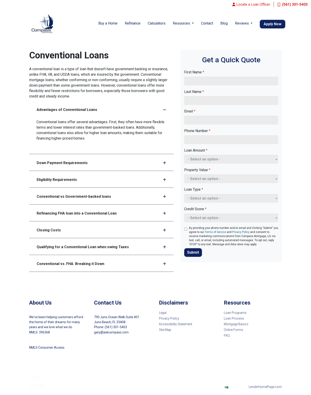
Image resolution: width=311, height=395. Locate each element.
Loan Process (234, 318)
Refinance (132, 23)
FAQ (227, 335)
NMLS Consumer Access (46, 347)
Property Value (197, 170)
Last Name (194, 92)
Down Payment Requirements (62, 163)
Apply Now (272, 24)
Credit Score (195, 209)
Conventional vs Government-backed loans (74, 196)
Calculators (157, 23)
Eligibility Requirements (57, 180)
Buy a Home (107, 23)
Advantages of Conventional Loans (67, 110)
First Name (194, 72)
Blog (224, 23)
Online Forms (233, 330)
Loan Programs (235, 313)
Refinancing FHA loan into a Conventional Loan (77, 213)
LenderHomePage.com (265, 387)
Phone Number (197, 131)
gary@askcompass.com (111, 332)
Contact (207, 23)
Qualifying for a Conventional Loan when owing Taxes (83, 247)
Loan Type (193, 189)
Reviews (242, 23)
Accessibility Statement (175, 324)
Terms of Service (215, 232)
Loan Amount (195, 150)
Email (189, 111)
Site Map (165, 330)
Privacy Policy (241, 232)
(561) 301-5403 (295, 4)
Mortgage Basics (236, 324)
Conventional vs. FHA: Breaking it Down (70, 264)
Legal (162, 313)
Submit (193, 252)
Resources (182, 23)
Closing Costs (49, 230)
